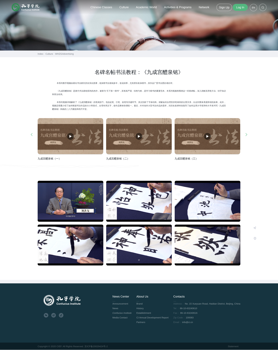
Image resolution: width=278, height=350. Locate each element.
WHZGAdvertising (64, 54)
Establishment (143, 313)
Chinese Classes (101, 7)
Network (204, 7)
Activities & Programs (177, 7)
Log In (240, 7)
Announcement (120, 303)
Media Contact (119, 317)
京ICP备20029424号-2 (96, 346)
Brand (139, 303)
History (140, 308)
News (115, 308)
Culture (124, 7)
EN (253, 7)
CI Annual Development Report (152, 317)
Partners (140, 322)
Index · (41, 54)
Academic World (146, 7)
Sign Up (224, 7)
